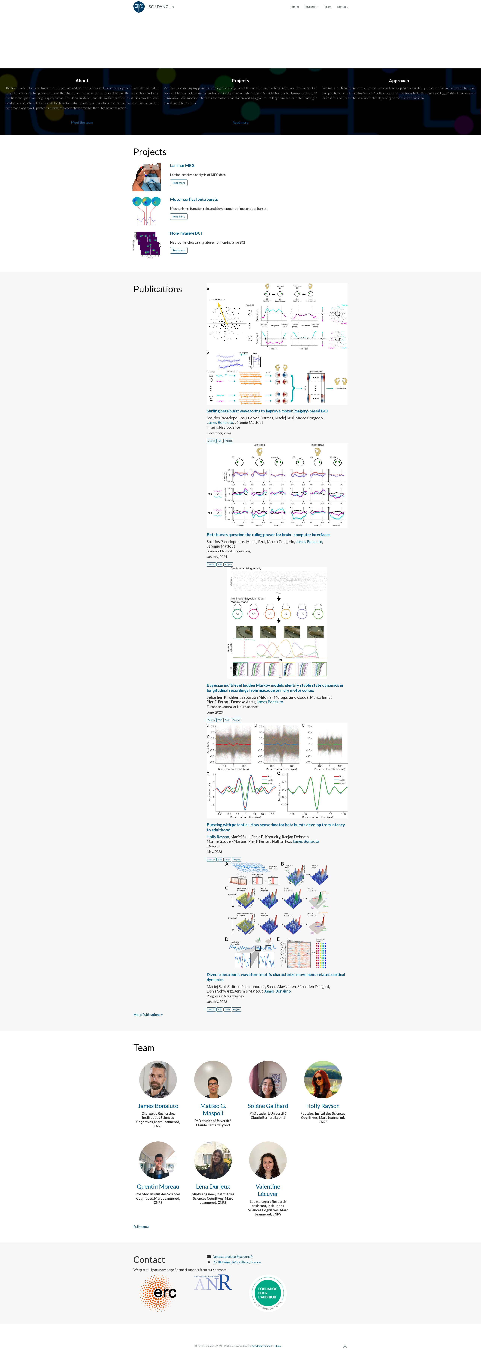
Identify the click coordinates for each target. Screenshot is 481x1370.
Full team (140, 1227)
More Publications (147, 1014)
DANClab (165, 6)
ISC (150, 6)
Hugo (278, 1345)
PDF (220, 440)
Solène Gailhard (268, 1105)
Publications (157, 288)
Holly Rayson (218, 836)
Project (228, 440)
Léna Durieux (213, 1186)
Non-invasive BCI (186, 233)
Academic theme (261, 1345)
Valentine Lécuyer (268, 1190)
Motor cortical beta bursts (194, 199)
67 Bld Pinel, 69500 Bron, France (237, 1262)
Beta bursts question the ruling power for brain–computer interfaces (268, 534)
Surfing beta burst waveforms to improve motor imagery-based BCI (267, 410)
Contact (342, 6)
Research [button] (310, 6)
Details (211, 440)
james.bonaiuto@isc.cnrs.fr (233, 1256)
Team (327, 6)
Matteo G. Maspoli (213, 1109)
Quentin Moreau (158, 1186)
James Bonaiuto (220, 422)
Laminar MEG (182, 165)
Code (227, 720)
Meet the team (82, 122)
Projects (149, 151)
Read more (240, 122)
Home (295, 6)
